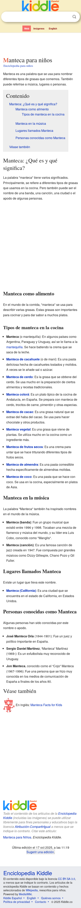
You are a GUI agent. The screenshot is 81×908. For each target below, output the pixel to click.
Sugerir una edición (40, 852)
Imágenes (38, 28)
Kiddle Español (12, 898)
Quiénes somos (51, 898)
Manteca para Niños (17, 837)
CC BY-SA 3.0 (66, 879)
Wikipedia (32, 890)
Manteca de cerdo (19, 377)
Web (26, 28)
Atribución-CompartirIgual (33, 826)
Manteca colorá (17, 394)
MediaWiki (25, 894)
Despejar (66, 17)
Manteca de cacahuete (23, 359)
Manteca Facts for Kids (46, 705)
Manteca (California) (21, 590)
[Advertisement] (40, 44)
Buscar (74, 16)
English (53, 28)
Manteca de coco (19, 476)
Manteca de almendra (22, 464)
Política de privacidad (16, 902)
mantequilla (14, 347)
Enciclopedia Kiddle (27, 873)
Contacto (40, 902)
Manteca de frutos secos (24, 446)
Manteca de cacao (19, 412)
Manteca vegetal (18, 429)
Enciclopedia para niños (18, 66)
